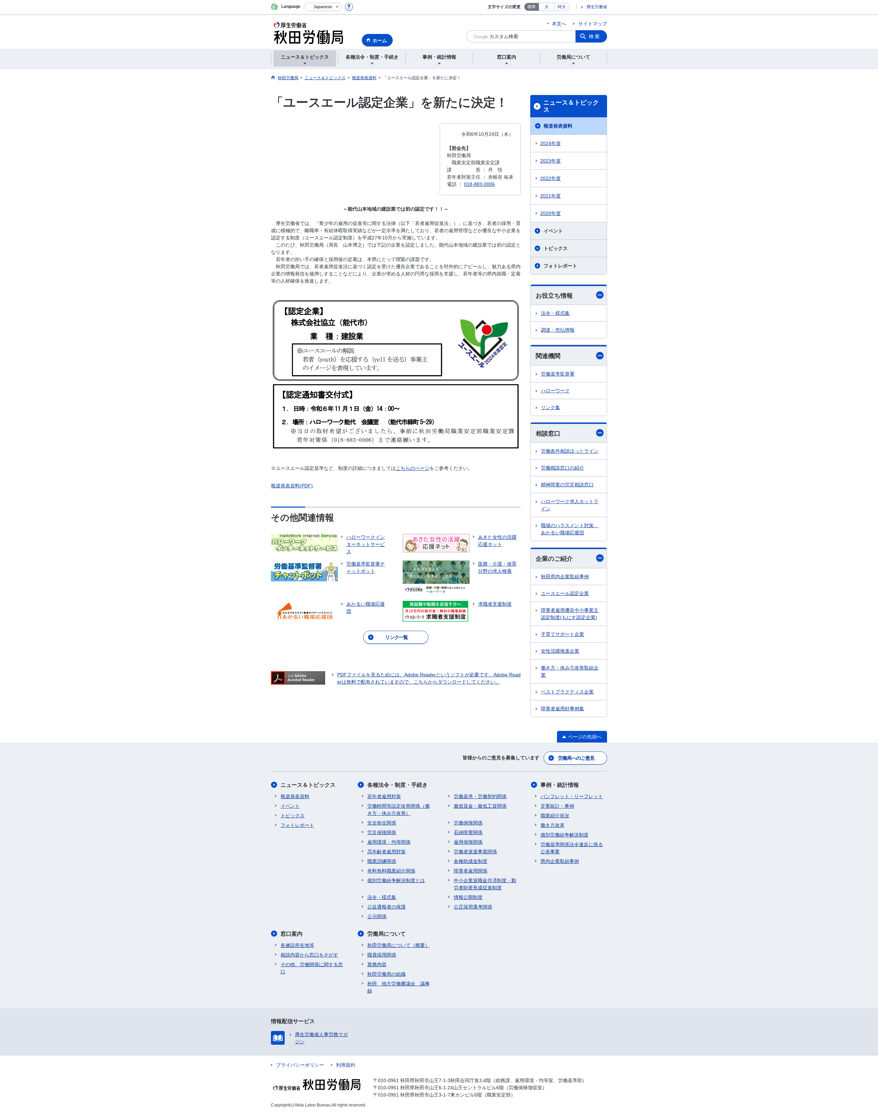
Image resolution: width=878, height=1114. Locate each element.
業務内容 (377, 964)
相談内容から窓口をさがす (309, 955)
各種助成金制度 (470, 861)
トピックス (556, 248)
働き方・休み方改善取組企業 (569, 671)
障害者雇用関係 (470, 871)
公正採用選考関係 (473, 907)
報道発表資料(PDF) (292, 485)
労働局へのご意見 (576, 758)
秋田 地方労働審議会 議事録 (398, 987)
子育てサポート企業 (562, 634)
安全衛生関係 (381, 823)
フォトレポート (560, 266)
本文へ (559, 23)
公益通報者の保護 (386, 907)
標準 (531, 6)
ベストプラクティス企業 (567, 692)
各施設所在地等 (297, 945)
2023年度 (550, 161)
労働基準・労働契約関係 (480, 796)
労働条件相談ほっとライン (569, 451)
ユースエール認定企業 (565, 593)
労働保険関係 (468, 823)
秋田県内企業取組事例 (565, 576)
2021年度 (550, 196)
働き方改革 (553, 825)
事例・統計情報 (560, 785)
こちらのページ (412, 468)
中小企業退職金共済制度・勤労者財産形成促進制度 (485, 884)
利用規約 (345, 1065)
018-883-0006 (479, 184)
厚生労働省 (596, 6)
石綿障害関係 (468, 832)
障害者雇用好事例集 (562, 708)
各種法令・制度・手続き (397, 785)
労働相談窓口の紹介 (562, 468)
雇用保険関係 (468, 842)
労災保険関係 (381, 832)
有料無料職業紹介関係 (391, 871)
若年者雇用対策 (384, 796)
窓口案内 (291, 934)
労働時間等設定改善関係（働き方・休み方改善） (398, 809)
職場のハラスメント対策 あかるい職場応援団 (569, 529)
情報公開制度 (468, 897)
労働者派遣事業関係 (475, 851)
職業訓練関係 (381, 861)
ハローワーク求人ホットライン (569, 505)
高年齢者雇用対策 (386, 851)
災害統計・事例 (557, 806)
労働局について (386, 934)
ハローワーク (555, 390)
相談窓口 (548, 433)
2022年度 (550, 178)
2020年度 (550, 213)
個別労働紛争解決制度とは (396, 880)
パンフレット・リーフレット (572, 796)
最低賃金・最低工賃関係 (480, 806)
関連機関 (548, 356)
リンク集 (550, 407)
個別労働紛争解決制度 (565, 835)
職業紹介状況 (555, 815)
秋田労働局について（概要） (398, 945)
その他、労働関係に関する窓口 (312, 968)
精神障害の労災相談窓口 (567, 484)
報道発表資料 (558, 126)
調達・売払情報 (557, 330)
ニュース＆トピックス (571, 106)
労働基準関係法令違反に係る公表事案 (572, 848)
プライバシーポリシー (300, 1065)
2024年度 (550, 143)
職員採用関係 (381, 955)
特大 (562, 6)
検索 (595, 36)
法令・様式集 (555, 313)
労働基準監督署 (557, 374)
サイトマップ (592, 23)
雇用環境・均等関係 (389, 842)
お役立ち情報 (554, 295)
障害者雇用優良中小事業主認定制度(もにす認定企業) (569, 613)
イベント (553, 231)
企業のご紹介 (554, 558)
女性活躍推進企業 (560, 651)
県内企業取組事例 (560, 861)
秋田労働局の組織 (386, 974)
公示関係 (377, 916)
